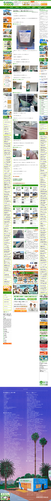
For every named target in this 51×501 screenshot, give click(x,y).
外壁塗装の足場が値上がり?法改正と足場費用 (43, 200)
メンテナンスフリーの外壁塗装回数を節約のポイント (43, 173)
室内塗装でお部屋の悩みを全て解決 (31, 417)
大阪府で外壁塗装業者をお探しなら (8, 408)
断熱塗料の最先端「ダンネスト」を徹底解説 (43, 249)
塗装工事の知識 (6, 119)
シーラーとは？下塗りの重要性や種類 (43, 189)
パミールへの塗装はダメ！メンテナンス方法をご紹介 (43, 244)
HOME (14, 9)
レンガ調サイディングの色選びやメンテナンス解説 (7, 173)
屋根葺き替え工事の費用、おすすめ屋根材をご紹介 (33, 412)
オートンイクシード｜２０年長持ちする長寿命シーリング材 (34, 477)
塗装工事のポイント (6, 124)
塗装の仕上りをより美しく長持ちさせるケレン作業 (7, 182)
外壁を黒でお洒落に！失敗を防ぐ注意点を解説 (43, 269)
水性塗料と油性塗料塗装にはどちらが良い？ (43, 219)
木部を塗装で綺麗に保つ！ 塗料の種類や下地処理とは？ (10, 477)
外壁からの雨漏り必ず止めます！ (31, 408)
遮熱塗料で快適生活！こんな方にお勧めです (32, 470)
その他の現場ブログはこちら (34, 261)
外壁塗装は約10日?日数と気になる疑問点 (43, 159)
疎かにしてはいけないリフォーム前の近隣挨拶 (43, 161)
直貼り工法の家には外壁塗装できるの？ (42, 214)
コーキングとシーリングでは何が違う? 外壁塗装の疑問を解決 (11, 462)
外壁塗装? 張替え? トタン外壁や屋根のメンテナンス (33, 424)
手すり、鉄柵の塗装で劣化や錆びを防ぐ (7, 240)
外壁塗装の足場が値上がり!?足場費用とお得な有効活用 (33, 458)
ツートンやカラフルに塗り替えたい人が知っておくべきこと (44, 79)
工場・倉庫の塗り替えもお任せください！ (43, 124)
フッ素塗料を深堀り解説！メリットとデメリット (43, 278)
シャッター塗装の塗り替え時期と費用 (6, 247)
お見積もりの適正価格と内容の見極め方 (43, 154)
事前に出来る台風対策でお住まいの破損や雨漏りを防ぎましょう (11, 480)
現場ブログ (17, 9)
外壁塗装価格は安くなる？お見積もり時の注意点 (7, 139)
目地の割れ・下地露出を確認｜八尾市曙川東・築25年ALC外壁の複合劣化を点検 (43, 37)
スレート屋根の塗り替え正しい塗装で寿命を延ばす (7, 217)
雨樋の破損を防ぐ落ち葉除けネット (6, 212)
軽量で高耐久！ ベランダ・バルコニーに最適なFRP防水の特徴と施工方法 (12, 472)
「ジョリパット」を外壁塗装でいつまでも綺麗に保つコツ (11, 466)
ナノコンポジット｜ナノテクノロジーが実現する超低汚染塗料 (34, 471)
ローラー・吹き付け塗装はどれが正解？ (42, 230)
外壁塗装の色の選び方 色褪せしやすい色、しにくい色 (10, 416)
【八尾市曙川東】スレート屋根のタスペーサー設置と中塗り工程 (43, 12)
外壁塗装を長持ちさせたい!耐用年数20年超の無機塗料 (43, 191)
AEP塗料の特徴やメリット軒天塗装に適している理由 (43, 292)
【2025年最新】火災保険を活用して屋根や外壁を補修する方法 (34, 407)
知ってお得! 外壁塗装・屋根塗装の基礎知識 (9, 430)
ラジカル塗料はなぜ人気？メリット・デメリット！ (43, 290)
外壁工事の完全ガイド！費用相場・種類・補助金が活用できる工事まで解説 (13, 425)
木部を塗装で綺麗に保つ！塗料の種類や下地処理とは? (43, 242)
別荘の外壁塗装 (29, 456)
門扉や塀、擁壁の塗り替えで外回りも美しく (32, 416)
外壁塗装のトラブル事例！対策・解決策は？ (43, 258)
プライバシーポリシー (6, 409)
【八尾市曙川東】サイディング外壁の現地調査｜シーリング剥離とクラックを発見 (43, 22)
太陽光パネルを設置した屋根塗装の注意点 (43, 239)
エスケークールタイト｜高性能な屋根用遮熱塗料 (32, 469)
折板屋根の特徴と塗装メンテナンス (6, 228)
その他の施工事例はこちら (34, 204)
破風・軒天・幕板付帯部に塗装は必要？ (7, 194)
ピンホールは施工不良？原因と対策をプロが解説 (7, 180)
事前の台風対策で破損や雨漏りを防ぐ (42, 251)
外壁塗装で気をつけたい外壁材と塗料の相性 (7, 281)
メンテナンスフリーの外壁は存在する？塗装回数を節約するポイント (12, 438)
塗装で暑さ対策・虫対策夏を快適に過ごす (7, 166)
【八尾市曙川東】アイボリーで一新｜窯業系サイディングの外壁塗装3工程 (43, 17)
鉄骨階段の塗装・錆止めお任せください (7, 238)
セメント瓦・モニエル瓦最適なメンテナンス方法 (7, 233)
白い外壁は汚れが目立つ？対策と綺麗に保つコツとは (43, 272)
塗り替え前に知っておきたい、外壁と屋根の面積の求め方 (11, 464)
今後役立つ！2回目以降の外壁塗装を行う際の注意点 (33, 415)
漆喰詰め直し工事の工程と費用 (42, 226)
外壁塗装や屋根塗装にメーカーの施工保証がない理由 (43, 193)
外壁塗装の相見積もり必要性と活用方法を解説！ (43, 147)
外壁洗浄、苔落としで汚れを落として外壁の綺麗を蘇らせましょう (35, 450)
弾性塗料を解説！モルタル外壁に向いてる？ (43, 281)
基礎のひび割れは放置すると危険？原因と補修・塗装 (10, 482)
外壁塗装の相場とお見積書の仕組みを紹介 (43, 150)
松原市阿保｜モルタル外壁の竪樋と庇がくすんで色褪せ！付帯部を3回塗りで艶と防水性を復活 (43, 34)
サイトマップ (6, 308)
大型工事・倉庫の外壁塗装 (30, 454)
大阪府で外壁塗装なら (7, 299)
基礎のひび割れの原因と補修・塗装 (42, 255)
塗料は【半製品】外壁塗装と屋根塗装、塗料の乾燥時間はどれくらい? (12, 460)
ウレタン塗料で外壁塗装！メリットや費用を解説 (7, 159)
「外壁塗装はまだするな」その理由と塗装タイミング (7, 133)
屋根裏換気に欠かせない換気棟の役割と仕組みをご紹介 (10, 475)
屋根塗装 (7, 44)
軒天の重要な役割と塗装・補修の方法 (6, 199)
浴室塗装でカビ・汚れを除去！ (6, 245)
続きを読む (34, 259)
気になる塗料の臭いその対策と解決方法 (42, 163)
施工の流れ (28, 7)
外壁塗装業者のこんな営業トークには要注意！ (43, 205)
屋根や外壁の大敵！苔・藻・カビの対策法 (43, 237)
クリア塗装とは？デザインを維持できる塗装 (7, 164)
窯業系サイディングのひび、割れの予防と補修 (43, 212)
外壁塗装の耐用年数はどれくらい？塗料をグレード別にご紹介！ (11, 441)
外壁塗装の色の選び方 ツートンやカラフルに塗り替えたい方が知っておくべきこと (14, 418)
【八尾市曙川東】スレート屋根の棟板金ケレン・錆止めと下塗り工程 (43, 14)
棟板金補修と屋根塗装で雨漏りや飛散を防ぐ (7, 251)
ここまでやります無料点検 (39, 7)
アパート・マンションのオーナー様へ (43, 127)
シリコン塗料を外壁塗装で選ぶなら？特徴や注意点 (7, 162)
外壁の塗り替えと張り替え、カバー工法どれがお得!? (43, 168)
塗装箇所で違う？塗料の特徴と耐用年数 (43, 182)
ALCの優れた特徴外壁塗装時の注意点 (6, 274)
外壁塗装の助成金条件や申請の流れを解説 (43, 141)
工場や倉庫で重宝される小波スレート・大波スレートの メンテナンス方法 (12, 468)
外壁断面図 (5, 279)
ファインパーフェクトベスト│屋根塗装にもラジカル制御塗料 (34, 463)
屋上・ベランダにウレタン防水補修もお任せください (7, 261)
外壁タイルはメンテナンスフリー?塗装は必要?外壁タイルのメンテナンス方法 (36, 426)
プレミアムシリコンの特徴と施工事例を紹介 (43, 285)
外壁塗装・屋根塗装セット (7, 46)
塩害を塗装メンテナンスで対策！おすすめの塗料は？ (10, 476)
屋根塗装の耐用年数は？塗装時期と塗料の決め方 (43, 260)
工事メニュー (23, 7)
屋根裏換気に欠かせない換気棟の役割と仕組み (7, 265)
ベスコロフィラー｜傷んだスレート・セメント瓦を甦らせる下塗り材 (35, 466)
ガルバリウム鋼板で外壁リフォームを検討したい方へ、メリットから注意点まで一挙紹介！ (15, 439)
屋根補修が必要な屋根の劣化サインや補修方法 (7, 215)
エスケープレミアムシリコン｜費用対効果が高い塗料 (33, 468)
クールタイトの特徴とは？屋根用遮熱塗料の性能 (43, 288)
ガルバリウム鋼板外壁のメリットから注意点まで (43, 175)
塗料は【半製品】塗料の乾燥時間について (7, 270)
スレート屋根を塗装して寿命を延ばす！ (31, 453)
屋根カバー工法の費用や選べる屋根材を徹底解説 (7, 146)
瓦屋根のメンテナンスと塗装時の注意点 (7, 231)
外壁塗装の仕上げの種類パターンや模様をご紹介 (43, 283)
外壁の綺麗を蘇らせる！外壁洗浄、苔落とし (43, 235)
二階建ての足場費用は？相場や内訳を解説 (43, 203)
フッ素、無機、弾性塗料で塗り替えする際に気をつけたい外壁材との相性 (12, 467)
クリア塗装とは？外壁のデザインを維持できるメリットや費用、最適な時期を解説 (36, 481)
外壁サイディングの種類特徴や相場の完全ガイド (7, 176)
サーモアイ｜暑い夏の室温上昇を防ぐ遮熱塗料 (32, 464)
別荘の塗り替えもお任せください (43, 129)
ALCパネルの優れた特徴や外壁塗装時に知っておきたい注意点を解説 (12, 463)
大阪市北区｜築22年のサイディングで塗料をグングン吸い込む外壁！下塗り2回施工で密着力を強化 (43, 31)
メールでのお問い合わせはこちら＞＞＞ (19, 183)
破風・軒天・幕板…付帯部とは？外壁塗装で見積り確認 (33, 431)
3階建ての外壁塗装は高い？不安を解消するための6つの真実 (11, 428)
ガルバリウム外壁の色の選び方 (42, 177)
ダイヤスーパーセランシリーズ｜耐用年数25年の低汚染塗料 (34, 467)
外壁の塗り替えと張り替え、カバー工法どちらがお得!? (10, 435)
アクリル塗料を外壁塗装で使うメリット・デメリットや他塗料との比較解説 (36, 479)
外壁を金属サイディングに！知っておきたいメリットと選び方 (34, 423)
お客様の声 (17, 7)
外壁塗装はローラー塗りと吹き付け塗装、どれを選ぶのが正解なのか (12, 461)
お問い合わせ (6, 306)
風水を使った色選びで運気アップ (44, 71)
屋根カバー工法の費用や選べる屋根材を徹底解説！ (33, 413)
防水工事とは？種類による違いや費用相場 (7, 256)
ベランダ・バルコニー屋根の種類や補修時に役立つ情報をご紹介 (11, 470)
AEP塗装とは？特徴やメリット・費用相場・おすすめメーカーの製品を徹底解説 (36, 482)
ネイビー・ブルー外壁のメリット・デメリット (43, 265)
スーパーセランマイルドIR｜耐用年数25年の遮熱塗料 (33, 465)
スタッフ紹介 (6, 297)
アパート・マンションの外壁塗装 (31, 455)
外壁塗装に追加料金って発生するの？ (42, 145)
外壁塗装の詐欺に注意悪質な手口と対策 (43, 157)
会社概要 (45, 7)
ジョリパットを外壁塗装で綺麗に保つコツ (43, 228)
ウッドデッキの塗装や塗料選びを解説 (7, 242)
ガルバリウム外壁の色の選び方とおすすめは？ (9, 440)
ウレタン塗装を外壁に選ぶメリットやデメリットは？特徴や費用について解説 (36, 480)
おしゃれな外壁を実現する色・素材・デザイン (43, 262)
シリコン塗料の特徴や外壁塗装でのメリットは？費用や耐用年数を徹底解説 (36, 478)
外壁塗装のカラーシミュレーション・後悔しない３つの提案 (11, 420)
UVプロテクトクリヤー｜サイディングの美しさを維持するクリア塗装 (35, 473)
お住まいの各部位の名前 (7, 148)
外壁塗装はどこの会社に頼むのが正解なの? (9, 459)
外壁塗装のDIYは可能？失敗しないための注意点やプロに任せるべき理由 (12, 434)
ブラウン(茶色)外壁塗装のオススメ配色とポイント (43, 276)
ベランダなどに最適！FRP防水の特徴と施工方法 (7, 258)
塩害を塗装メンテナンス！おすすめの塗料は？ (7, 268)
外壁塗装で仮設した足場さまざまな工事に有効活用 (43, 198)
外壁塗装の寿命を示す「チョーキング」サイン (7, 169)
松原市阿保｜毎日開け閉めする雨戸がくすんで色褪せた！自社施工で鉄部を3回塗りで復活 (43, 25)
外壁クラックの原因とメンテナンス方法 (7, 171)
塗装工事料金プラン (34, 7)
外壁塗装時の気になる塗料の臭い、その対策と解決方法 (10, 427)
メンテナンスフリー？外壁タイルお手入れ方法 (43, 221)
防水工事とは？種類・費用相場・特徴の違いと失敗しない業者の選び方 (12, 471)
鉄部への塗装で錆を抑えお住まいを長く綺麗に (7, 235)
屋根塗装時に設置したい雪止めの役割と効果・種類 (7, 210)
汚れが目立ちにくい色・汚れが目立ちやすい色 (44, 73)
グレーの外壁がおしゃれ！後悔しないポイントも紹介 (43, 267)
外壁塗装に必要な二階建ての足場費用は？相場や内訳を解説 (34, 459)
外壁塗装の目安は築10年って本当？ (6, 129)
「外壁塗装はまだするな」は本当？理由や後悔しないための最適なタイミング (13, 424)
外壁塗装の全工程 (6, 131)
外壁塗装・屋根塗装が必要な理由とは (8, 431)
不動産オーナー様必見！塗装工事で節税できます (43, 196)
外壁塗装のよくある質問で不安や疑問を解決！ (43, 138)
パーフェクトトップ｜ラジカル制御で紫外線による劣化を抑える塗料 (35, 462)
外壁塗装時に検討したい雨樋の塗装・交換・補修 (7, 208)
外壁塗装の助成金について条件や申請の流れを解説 (33, 420)
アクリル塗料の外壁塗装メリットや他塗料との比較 (7, 157)
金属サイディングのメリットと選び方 (6, 224)
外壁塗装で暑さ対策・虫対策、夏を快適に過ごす (32, 457)
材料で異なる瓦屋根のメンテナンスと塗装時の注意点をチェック (34, 429)
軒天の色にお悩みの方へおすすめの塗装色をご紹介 (7, 201)
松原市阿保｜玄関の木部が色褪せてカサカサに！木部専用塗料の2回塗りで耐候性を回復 (43, 28)
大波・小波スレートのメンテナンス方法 (7, 284)
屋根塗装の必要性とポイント (30, 410)
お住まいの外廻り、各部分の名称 (8, 436)
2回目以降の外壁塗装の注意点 (42, 180)
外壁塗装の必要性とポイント (30, 409)
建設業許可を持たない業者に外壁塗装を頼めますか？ (10, 407)
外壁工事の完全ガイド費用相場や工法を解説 (7, 137)
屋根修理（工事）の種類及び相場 (6, 141)
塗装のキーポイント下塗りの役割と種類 (42, 184)
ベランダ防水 (7, 49)
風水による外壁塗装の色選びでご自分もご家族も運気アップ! (11, 421)
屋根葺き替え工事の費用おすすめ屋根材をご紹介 (7, 143)
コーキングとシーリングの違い (7, 272)
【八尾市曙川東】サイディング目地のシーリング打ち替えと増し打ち (43, 20)
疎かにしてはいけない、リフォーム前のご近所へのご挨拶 (11, 426)
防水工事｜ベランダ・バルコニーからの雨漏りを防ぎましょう (34, 418)
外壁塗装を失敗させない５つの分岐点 (43, 143)
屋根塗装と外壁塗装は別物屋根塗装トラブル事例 (7, 187)
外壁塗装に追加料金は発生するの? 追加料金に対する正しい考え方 (35, 421)
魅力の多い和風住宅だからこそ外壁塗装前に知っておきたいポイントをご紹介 (36, 427)
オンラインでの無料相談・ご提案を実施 (43, 136)
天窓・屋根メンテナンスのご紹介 (7, 203)
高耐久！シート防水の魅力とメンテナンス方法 (7, 263)
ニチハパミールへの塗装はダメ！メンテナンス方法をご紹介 (11, 478)
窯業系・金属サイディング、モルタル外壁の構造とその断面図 (11, 465)
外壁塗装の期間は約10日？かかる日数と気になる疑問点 (10, 422)
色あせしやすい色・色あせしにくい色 (43, 76)
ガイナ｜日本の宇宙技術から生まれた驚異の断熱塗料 (33, 475)
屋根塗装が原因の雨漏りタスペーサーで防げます (7, 219)
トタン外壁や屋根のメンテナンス (6, 226)
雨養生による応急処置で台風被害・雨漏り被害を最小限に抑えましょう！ (12, 481)
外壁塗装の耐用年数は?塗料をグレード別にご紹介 (7, 150)
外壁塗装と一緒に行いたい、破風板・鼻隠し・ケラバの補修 (34, 432)
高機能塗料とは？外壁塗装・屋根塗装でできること (7, 185)
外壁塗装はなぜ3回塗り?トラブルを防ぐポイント (7, 192)
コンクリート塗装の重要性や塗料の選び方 (7, 249)
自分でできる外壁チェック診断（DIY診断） (9, 433)
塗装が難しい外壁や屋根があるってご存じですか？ (43, 209)
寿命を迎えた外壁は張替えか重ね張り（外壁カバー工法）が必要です (35, 414)
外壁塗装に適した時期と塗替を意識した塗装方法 (7, 153)
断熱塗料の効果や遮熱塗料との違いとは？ (43, 246)
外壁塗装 (7, 42)
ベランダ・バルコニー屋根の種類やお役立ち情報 (7, 254)
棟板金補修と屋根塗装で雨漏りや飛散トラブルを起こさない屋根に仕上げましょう (13, 469)
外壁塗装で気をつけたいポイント (7, 189)
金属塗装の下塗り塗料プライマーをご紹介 (43, 186)
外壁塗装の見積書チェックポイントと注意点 (43, 152)
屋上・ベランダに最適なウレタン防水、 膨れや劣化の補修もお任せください (13, 473)
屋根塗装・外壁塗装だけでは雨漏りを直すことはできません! (11, 429)
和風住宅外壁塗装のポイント (42, 223)
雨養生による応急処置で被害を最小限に (43, 253)
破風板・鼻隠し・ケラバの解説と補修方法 (7, 196)
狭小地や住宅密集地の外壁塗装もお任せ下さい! (7, 222)
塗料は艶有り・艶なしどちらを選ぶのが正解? (43, 216)
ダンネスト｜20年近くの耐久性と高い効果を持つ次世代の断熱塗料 (35, 474)
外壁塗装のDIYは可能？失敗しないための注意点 (43, 207)
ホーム (6, 7)
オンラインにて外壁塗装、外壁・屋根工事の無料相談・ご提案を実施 (35, 419)
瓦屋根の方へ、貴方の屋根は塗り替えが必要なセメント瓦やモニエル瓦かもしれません (37, 430)
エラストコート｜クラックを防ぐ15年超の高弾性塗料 (33, 472)
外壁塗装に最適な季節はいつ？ (7, 155)
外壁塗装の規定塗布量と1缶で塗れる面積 (43, 232)
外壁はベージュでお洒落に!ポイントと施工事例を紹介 (43, 274)
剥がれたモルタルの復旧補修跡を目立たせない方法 (7, 178)
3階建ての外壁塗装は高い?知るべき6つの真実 (43, 166)
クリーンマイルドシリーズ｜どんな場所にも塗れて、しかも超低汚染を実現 (36, 476)
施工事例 (11, 7)
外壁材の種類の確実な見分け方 (42, 170)
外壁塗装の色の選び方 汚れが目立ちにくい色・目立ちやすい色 (11, 417)
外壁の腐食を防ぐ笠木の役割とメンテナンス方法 (7, 205)
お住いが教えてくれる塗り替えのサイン (7, 126)
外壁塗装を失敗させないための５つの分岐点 (9, 419)
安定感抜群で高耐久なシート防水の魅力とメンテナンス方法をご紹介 (12, 474)
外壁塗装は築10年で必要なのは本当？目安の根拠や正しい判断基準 (12, 423)
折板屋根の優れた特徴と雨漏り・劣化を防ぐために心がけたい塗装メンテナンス (36, 425)
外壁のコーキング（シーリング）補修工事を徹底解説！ (33, 422)
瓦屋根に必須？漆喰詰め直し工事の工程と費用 (32, 428)
